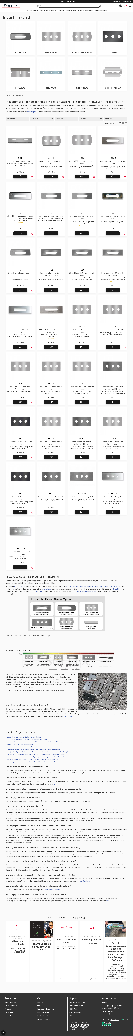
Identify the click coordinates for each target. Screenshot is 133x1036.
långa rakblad (46, 589)
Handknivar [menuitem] (44, 10)
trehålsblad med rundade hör (97, 586)
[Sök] (99, 5)
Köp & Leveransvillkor (77, 1002)
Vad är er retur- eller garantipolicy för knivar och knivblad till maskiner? (33, 759)
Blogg (39, 1005)
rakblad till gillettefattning (86, 591)
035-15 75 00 (67, 716)
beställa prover (32, 112)
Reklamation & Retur (52, 890)
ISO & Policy (73, 1009)
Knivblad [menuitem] (54, 10)
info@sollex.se (111, 1014)
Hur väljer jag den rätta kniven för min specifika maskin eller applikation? (33, 749)
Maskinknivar (10, 1016)
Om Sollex (40, 1002)
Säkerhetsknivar (11, 1005)
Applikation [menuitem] (89, 10)
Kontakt (105, 1002)
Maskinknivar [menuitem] (78, 10)
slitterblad (18, 586)
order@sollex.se (84, 881)
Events (17, 979)
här (55, 784)
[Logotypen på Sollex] (11, 7)
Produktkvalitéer (43, 1016)
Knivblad (8, 1009)
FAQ (70, 1016)
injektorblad (40, 591)
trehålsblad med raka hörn (76, 586)
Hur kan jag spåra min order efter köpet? (22, 744)
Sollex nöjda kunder (66, 979)
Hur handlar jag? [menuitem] (127, 2)
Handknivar (9, 1012)
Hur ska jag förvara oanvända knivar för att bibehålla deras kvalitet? (32, 762)
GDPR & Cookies (75, 1012)
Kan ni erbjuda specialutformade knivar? (22, 747)
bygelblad (116, 589)
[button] (125, 5)
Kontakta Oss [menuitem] (117, 2)
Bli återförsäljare (43, 1019)
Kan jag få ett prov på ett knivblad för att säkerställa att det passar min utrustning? (37, 752)
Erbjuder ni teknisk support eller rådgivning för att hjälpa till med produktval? (35, 757)
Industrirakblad (10, 1002)
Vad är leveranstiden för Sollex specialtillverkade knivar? (27, 739)
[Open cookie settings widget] (3, 1032)
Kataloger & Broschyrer (45, 1009)
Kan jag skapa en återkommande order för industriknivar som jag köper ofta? (35, 754)
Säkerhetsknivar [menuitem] (32, 10)
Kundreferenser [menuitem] (101, 10)
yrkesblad (113, 586)
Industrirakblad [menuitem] (64, 10)
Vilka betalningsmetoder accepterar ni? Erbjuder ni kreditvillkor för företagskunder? (38, 742)
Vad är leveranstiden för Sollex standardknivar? (24, 737)
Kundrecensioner (43, 1012)
